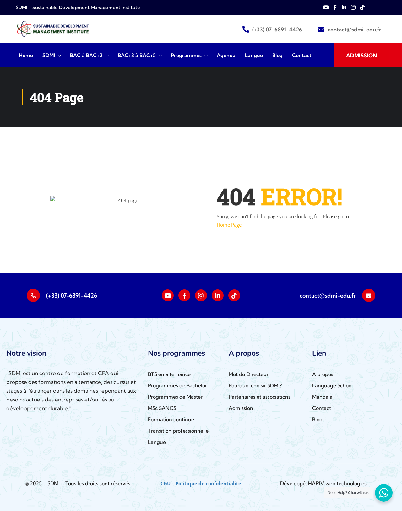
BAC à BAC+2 (86, 55)
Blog (277, 55)
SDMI (48, 55)
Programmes (186, 55)
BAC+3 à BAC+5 (137, 55)
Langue (254, 55)
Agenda (226, 55)
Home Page (229, 225)
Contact (302, 55)
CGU (165, 483)
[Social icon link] (168, 295)
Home (26, 55)
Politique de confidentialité (208, 483)
